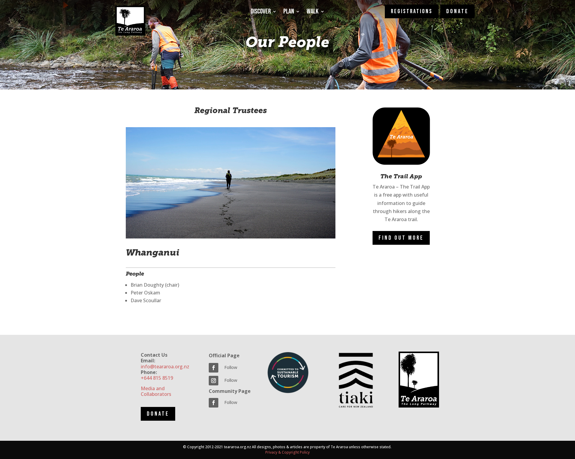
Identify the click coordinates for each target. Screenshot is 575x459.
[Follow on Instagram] (213, 380)
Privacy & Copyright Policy (287, 452)
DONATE (457, 11)
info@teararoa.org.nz (165, 366)
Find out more (401, 237)
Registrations (411, 11)
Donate (158, 413)
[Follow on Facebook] (213, 368)
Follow (230, 367)
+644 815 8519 (157, 378)
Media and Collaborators (156, 391)
